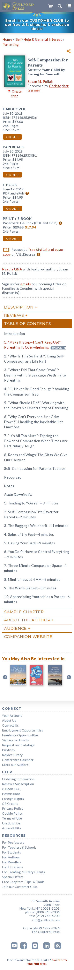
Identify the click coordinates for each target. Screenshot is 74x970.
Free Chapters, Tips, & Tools (23, 882)
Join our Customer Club (19, 887)
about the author (27, 619)
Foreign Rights (13, 798)
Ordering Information (18, 779)
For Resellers (12, 862)
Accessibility (11, 828)
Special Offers (12, 877)
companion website (28, 636)
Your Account (12, 715)
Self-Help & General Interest (39, 39)
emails (25, 284)
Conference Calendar (18, 760)
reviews (14, 315)
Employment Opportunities (22, 730)
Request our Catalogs (18, 745)
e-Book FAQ (11, 789)
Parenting (10, 44)
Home (7, 39)
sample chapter (24, 611)
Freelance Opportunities (20, 735)
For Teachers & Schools (19, 847)
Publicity (8, 750)
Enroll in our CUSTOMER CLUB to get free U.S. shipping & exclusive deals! (37, 24)
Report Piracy (12, 755)
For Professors (13, 842)
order (12, 137)
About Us (9, 720)
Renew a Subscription (18, 784)
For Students (11, 852)
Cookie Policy (12, 813)
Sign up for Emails (15, 740)
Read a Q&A (12, 269)
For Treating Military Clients (23, 872)
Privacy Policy (12, 808)
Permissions (11, 794)
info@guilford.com (46, 920)
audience (15, 628)
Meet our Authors (15, 765)
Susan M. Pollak (40, 81)
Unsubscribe (11, 823)
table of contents (27, 323)
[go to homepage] (18, 6)
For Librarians (12, 867)
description (19, 307)
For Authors (11, 857)
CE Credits (10, 803)
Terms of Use (12, 818)
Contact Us (10, 725)
